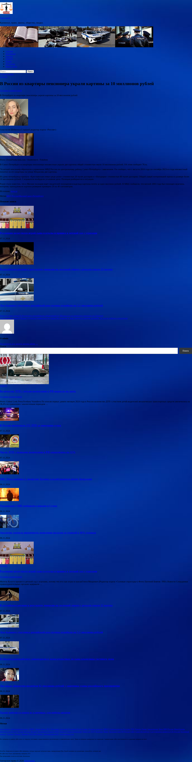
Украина (10, 734)
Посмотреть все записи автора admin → (19, 344)
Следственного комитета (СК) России (165, 732)
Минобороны (179, 729)
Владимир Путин (75, 729)
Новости (63, 732)
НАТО (57, 732)
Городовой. (5, 18)
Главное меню (7, 74)
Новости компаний (74, 732)
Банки (38, 729)
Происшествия (115, 732)
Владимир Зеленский (59, 729)
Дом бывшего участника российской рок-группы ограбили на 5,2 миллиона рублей (51, 305)
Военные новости (95, 729)
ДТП (132, 729)
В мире (85, 729)
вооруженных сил (67, 734)
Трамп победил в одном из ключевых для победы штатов (35, 712)
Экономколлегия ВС (51, 734)
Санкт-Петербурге (35, 196)
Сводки (9, 51)
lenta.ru (14, 191)
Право (9, 61)
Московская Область (46, 732)
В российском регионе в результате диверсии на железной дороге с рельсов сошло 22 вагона (56, 269)
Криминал (11, 54)
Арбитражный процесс (19, 729)
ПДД (93, 732)
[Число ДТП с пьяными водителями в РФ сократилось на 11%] (9, 446)
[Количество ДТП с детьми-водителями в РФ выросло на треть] (24, 383)
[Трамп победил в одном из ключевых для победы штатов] (9, 707)
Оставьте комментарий (11, 90)
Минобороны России (8, 732)
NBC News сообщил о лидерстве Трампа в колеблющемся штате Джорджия (46, 479)
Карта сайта (11, 66)
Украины (24, 734)
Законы (9, 56)
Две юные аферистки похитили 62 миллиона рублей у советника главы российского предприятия (60, 685)
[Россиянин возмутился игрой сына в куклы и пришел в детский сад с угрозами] (17, 227)
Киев (161, 729)
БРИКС (32, 729)
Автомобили (5, 729)
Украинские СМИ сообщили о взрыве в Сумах (28, 505)
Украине (17, 734)
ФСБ (31, 734)
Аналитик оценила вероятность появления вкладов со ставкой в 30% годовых (48, 532)
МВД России (12, 196)
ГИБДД (9, 59)
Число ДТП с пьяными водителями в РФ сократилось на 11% (37, 452)
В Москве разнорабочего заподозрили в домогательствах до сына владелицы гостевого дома (57, 658)
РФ (122, 732)
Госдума (126, 729)
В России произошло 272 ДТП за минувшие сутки (30, 425)
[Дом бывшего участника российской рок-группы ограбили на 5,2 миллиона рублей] (17, 300)
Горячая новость (116, 729)
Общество (87, 732)
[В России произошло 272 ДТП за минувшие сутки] (9, 420)
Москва (20, 732)
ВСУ (48, 729)
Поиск (3, 346)
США (132, 732)
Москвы (34, 732)
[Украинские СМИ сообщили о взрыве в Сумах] (9, 500)
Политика (10, 64)
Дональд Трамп (141, 729)
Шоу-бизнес (38, 734)
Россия (127, 732)
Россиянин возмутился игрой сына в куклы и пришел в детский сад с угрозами (48, 233)
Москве (22, 196)
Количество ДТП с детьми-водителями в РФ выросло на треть (38, 391)
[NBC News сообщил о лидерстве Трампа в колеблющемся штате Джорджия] (9, 473)
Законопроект (152, 729)
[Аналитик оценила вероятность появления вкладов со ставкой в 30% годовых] (9, 527)
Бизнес (43, 729)
